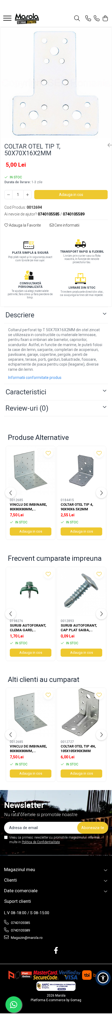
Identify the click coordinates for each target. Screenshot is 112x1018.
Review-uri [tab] (26, 408)
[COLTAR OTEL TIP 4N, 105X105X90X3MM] (81, 712)
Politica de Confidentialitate (41, 842)
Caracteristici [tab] (25, 392)
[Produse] (7, 18)
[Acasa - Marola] (27, 18)
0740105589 (20, 930)
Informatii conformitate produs (34, 377)
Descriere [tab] (19, 315)
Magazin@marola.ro (26, 938)
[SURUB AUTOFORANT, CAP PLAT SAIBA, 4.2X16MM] (81, 591)
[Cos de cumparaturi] (105, 18)
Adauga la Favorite (24, 225)
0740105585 (20, 923)
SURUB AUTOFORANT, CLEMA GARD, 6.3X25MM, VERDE (28, 628)
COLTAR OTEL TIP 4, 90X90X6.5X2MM (77, 506)
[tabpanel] (56, 82)
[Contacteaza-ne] (88, 18)
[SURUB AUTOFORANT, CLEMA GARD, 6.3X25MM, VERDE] (30, 591)
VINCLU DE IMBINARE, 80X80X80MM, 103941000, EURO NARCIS (28, 507)
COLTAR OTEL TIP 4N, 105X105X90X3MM (78, 748)
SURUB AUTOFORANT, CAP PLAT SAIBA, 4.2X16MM (79, 628)
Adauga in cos (71, 194)
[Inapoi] (108, 145)
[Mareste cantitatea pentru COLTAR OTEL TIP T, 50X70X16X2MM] (27, 194)
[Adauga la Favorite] (48, 453)
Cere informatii (66, 225)
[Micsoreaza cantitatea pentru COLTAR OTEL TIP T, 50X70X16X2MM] (8, 194)
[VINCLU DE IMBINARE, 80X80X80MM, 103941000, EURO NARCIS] (30, 470)
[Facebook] (56, 951)
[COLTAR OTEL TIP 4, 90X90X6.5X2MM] (81, 470)
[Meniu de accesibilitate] (103, 977)
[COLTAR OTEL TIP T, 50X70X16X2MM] (56, 82)
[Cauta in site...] (77, 18)
